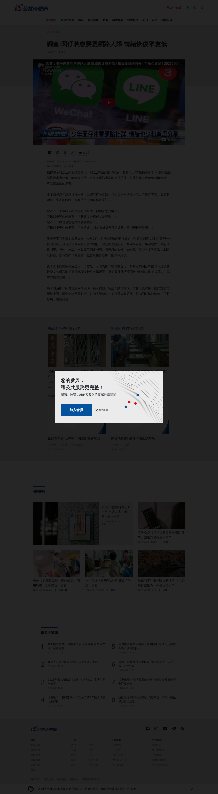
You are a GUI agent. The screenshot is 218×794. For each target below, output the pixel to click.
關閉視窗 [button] (103, 410)
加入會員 (76, 410)
